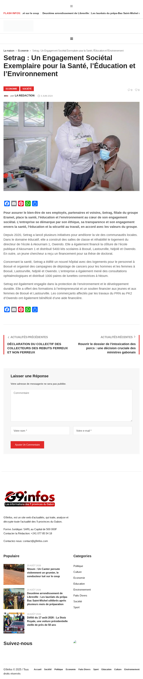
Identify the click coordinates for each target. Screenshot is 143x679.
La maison (8, 50)
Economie (23, 50)
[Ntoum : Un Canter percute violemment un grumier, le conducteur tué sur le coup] (13, 574)
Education (79, 583)
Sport (76, 607)
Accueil (37, 669)
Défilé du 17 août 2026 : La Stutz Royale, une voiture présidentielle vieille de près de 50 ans (47, 621)
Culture (77, 571)
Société (27, 89)
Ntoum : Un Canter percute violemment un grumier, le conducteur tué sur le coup (43, 572)
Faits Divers (80, 595)
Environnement (82, 589)
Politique (78, 566)
